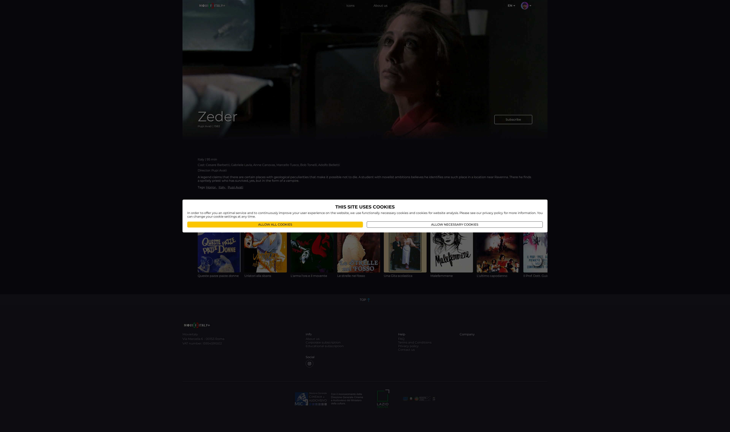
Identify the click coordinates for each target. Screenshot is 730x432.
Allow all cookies (275, 224)
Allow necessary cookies (454, 224)
